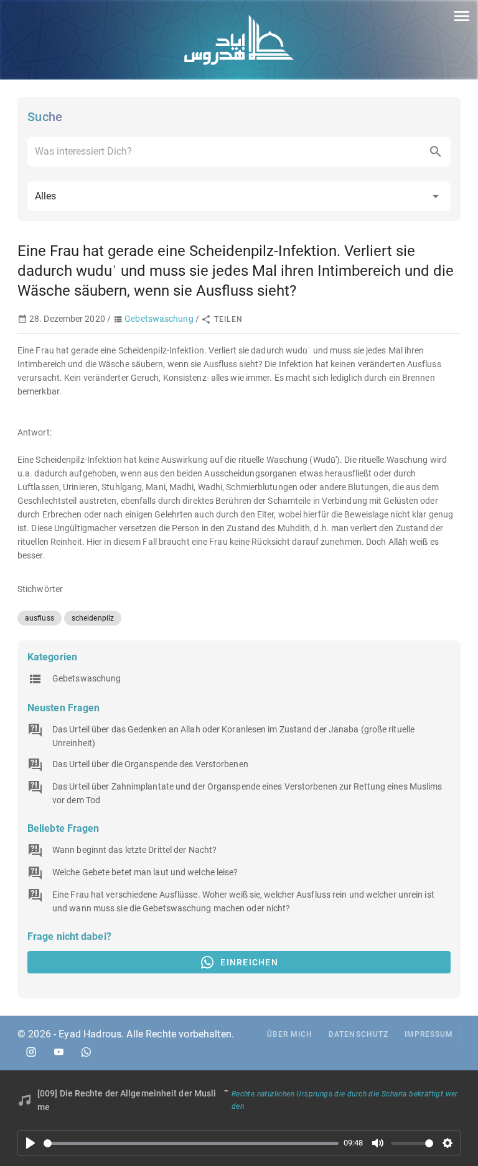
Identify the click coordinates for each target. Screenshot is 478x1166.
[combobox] (239, 151)
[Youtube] (58, 1051)
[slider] (191, 1143)
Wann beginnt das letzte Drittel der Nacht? (134, 850)
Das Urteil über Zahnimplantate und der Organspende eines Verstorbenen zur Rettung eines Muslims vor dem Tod (247, 793)
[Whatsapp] (86, 1051)
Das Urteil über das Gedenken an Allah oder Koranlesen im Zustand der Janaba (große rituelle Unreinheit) (233, 736)
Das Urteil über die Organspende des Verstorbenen (150, 764)
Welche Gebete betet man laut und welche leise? (145, 872)
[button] (239, 196)
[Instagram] (31, 1051)
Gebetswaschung (158, 319)
